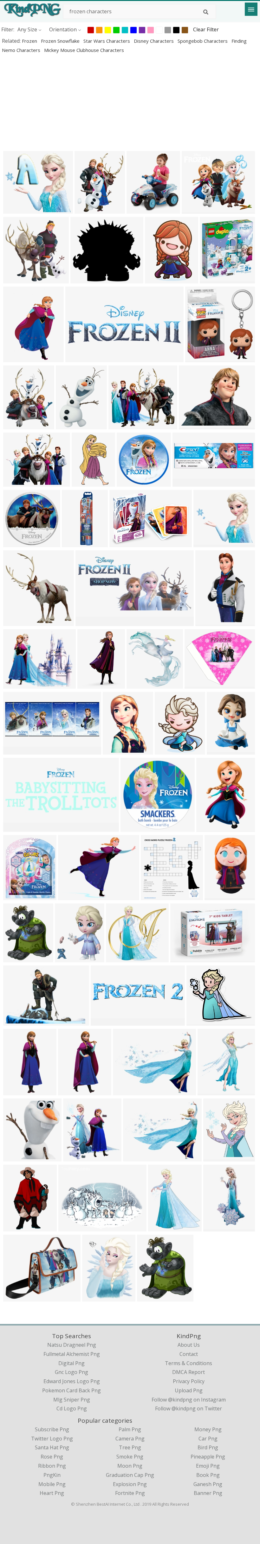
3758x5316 (155, 896)
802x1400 (218, 896)
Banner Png (208, 1493)
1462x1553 (17, 622)
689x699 (15, 279)
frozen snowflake (61, 41)
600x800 (132, 828)
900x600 (138, 210)
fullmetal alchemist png (71, 1354)
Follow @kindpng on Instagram (189, 1399)
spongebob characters (203, 41)
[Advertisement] (130, 102)
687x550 (135, 1158)
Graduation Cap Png (130, 1474)
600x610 (157, 279)
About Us (189, 1344)
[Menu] (251, 9)
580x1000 (16, 1227)
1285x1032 (72, 896)
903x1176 (95, 1297)
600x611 (166, 751)
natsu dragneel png (71, 1344)
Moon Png (129, 1465)
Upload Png (189, 1390)
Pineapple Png (208, 1456)
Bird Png (208, 1447)
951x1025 (16, 1158)
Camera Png (130, 1438)
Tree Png (130, 1447)
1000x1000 (69, 958)
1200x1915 (210, 828)
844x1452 (16, 1091)
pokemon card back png (71, 1390)
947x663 (15, 1022)
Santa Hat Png (52, 1447)
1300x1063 (199, 685)
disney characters (154, 41)
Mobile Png (52, 1484)
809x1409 (16, 358)
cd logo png (71, 1408)
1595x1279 (17, 483)
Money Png (208, 1429)
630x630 (182, 958)
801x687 (15, 1297)
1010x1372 (217, 1227)
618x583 (70, 1227)
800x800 (138, 685)
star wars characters (107, 41)
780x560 (15, 685)
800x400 (87, 622)
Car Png (208, 1438)
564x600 (15, 958)
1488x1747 (214, 279)
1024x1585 (117, 751)
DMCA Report (188, 1372)
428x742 (83, 483)
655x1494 (71, 1091)
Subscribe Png (52, 1429)
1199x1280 (199, 358)
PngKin (52, 1474)
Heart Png (52, 1493)
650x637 (75, 1158)
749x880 (215, 1158)
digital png (71, 1363)
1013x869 (200, 1022)
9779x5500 (79, 358)
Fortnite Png (130, 1493)
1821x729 (16, 828)
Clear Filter (206, 29)
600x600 (128, 483)
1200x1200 (187, 483)
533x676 (86, 210)
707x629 (205, 543)
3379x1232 (17, 751)
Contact (188, 1354)
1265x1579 (162, 1227)
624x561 (15, 210)
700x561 (124, 1091)
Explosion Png (130, 1484)
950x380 (102, 1022)
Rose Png (52, 1456)
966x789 (190, 425)
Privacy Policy (189, 1381)
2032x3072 (221, 751)
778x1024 (69, 425)
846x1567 (208, 622)
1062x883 (195, 210)
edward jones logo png (71, 1381)
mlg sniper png (71, 1399)
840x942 (209, 1091)
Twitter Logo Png (52, 1438)
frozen (30, 41)
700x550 (121, 543)
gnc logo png (71, 1372)
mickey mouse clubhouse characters (84, 50)
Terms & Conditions (188, 1363)
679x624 (120, 425)
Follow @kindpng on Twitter (188, 1408)
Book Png (208, 1474)
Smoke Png (129, 1456)
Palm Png (130, 1429)
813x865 (149, 1297)
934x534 (82, 279)
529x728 (89, 685)
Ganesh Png (207, 1484)
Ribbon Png (52, 1465)
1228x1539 (17, 425)
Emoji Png (208, 1465)
